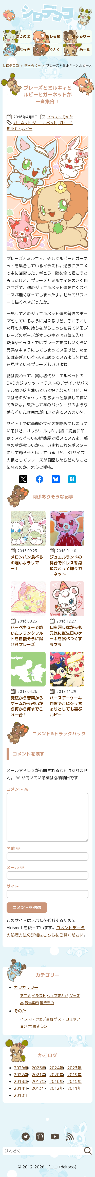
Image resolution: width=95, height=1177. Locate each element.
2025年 (39, 1068)
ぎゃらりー (81, 36)
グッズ (74, 995)
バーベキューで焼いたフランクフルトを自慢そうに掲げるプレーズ (27, 636)
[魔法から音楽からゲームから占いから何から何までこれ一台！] (28, 685)
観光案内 (32, 1002)
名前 (13, 848)
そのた (67, 117)
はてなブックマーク (72, 479)
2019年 (74, 1074)
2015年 (74, 1081)
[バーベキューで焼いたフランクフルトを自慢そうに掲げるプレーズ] (28, 614)
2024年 (56, 1068)
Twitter (23, 479)
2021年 (39, 1074)
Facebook (39, 479)
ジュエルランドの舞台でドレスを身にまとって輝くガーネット (66, 565)
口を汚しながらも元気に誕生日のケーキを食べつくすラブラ (66, 636)
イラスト (54, 117)
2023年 (74, 1068)
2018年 (21, 1081)
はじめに (23, 36)
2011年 (74, 1088)
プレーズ (65, 122)
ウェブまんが (57, 995)
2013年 (39, 1088)
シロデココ (11, 65)
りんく (54, 49)
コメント (17, 789)
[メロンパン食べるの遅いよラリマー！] (28, 544)
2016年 (56, 1081)
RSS (70, 1136)
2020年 (56, 1074)
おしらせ (53, 36)
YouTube (55, 1136)
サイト (13, 886)
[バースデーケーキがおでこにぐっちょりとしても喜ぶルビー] (67, 685)
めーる (84, 49)
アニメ (25, 995)
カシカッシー (26, 987)
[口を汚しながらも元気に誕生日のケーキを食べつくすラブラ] (67, 614)
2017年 (39, 1081)
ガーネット (22, 122)
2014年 (21, 1088)
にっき (24, 49)
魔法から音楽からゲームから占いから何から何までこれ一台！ (27, 706)
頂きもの (47, 1002)
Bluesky (56, 479)
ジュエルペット (44, 122)
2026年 (21, 1068)
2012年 (56, 1088)
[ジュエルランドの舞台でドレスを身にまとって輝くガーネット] (67, 544)
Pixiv (40, 1136)
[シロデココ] (47, 14)
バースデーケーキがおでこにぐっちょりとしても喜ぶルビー (66, 706)
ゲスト (59, 1019)
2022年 (21, 1074)
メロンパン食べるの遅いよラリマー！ (27, 562)
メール (15, 867)
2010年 (21, 1095)
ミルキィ (14, 128)
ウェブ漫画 (44, 1019)
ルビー (27, 128)
